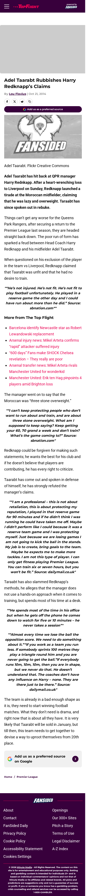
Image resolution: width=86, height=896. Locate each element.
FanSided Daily (15, 825)
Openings (60, 810)
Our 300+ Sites (64, 818)
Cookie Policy (14, 841)
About (8, 810)
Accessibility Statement (23, 849)
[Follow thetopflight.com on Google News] (75, 759)
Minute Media (24, 867)
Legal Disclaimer (66, 841)
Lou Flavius (17, 94)
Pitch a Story (62, 825)
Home (8, 776)
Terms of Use (63, 833)
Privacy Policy (14, 833)
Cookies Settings (17, 856)
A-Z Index (60, 849)
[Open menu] (6, 6)
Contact (9, 818)
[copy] (30, 101)
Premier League (27, 776)
